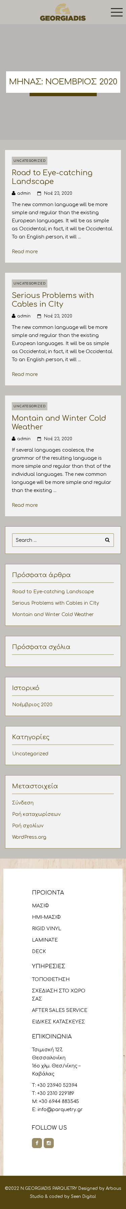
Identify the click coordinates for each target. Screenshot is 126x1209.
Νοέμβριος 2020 (32, 704)
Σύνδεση (23, 802)
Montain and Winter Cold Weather (53, 614)
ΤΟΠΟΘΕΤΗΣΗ (51, 979)
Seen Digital (83, 1196)
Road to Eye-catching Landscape (52, 177)
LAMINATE (45, 940)
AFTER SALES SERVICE (59, 1010)
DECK (39, 951)
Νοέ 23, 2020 (58, 193)
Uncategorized (29, 160)
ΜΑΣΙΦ (40, 905)
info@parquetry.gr (60, 1109)
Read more (27, 251)
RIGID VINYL (46, 928)
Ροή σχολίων (27, 825)
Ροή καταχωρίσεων (36, 814)
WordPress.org (29, 837)
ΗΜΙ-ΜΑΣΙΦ (46, 917)
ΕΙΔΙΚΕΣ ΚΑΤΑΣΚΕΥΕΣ (58, 1021)
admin (24, 193)
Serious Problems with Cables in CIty (53, 300)
